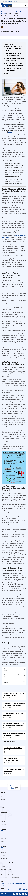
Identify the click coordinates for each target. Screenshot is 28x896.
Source (10, 132)
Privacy (3, 804)
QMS (8, 877)
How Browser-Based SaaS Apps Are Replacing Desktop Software (13, 724)
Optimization (4, 858)
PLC (2, 877)
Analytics (16, 877)
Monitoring (3, 838)
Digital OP (3, 852)
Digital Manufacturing (6, 869)
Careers (3, 799)
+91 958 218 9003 (22, 890)
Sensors (3, 833)
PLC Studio (3, 816)
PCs (2, 835)
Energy (2, 841)
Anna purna (6, 27)
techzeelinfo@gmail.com (9, 1)
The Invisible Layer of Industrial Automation (13, 714)
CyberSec (3, 855)
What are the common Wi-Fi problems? (11, 669)
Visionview (3, 824)
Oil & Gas (3, 866)
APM (12, 877)
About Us (3, 796)
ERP (5, 877)
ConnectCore (4, 821)
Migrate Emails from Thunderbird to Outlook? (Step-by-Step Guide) (14, 705)
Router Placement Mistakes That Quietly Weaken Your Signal (14, 48)
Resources (8, 11)
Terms (2, 807)
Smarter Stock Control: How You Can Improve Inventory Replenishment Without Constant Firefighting (14, 695)
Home (2, 11)
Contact (3, 802)
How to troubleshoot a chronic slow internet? (13, 681)
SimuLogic (3, 819)
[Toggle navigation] (25, 5)
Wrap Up (8, 73)
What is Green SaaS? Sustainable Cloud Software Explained (14, 734)
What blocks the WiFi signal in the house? (12, 675)
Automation (4, 849)
